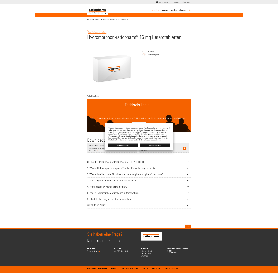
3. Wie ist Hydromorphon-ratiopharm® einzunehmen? (112, 180)
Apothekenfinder (163, 2)
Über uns (182, 10)
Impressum (114, 269)
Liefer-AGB (145, 269)
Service (174, 10)
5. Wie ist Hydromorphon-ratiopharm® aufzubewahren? (113, 192)
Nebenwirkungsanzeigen (130, 269)
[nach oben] (188, 226)
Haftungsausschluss (171, 269)
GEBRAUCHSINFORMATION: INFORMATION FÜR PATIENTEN (115, 161)
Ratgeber (165, 10)
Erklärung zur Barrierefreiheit (97, 269)
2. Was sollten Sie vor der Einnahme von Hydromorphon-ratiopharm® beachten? (125, 174)
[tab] (139, 162)
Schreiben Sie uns (92, 251)
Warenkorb (187, 2)
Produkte (155, 10)
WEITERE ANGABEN (97, 205)
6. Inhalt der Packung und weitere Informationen (110, 199)
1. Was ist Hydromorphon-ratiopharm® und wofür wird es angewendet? (121, 168)
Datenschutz (156, 269)
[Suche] (190, 10)
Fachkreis (176, 2)
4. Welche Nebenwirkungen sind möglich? (107, 186)
